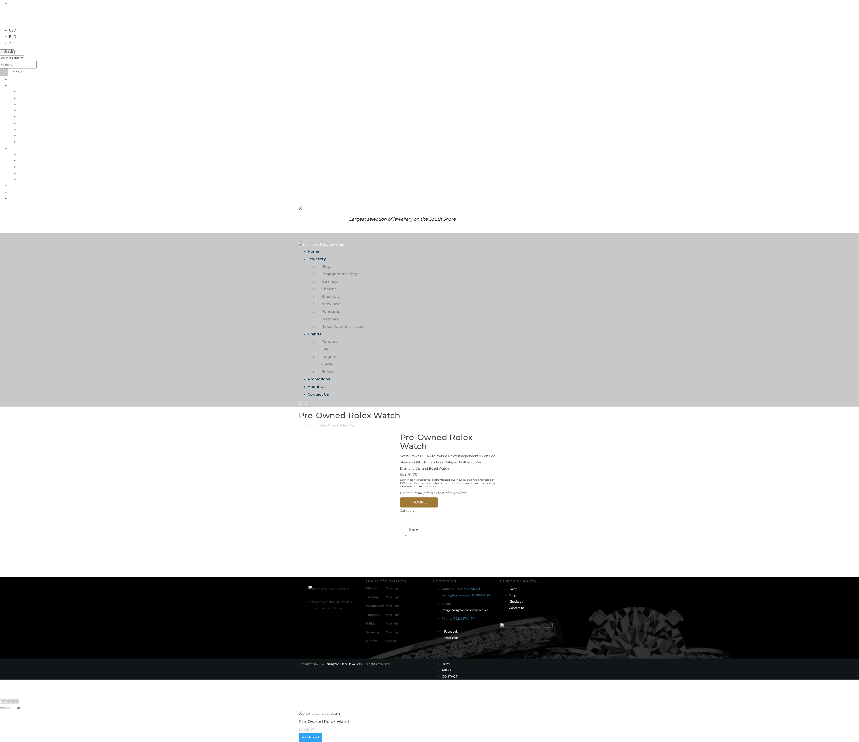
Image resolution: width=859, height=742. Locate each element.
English (14, 3)
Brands (14, 148)
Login (6, 695)
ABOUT (447, 670)
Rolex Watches (33, 142)
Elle (20, 160)
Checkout (516, 601)
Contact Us (17, 198)
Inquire (419, 502)
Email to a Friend (416, 523)
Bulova (22, 179)
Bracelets (24, 117)
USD (3, 24)
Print (406, 517)
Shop (512, 595)
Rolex (314, 425)
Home (13, 79)
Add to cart (310, 737)
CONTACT (450, 676)
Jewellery (15, 85)
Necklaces (25, 123)
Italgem (23, 167)
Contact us (517, 608)
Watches (24, 135)
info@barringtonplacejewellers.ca (465, 610)
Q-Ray (22, 173)
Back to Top (9, 701)
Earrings (23, 104)
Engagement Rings (31, 98)
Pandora (24, 154)
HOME (446, 664)
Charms (23, 110)
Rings (22, 92)
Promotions (17, 186)
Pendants (25, 129)
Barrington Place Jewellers (343, 664)
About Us (15, 192)
